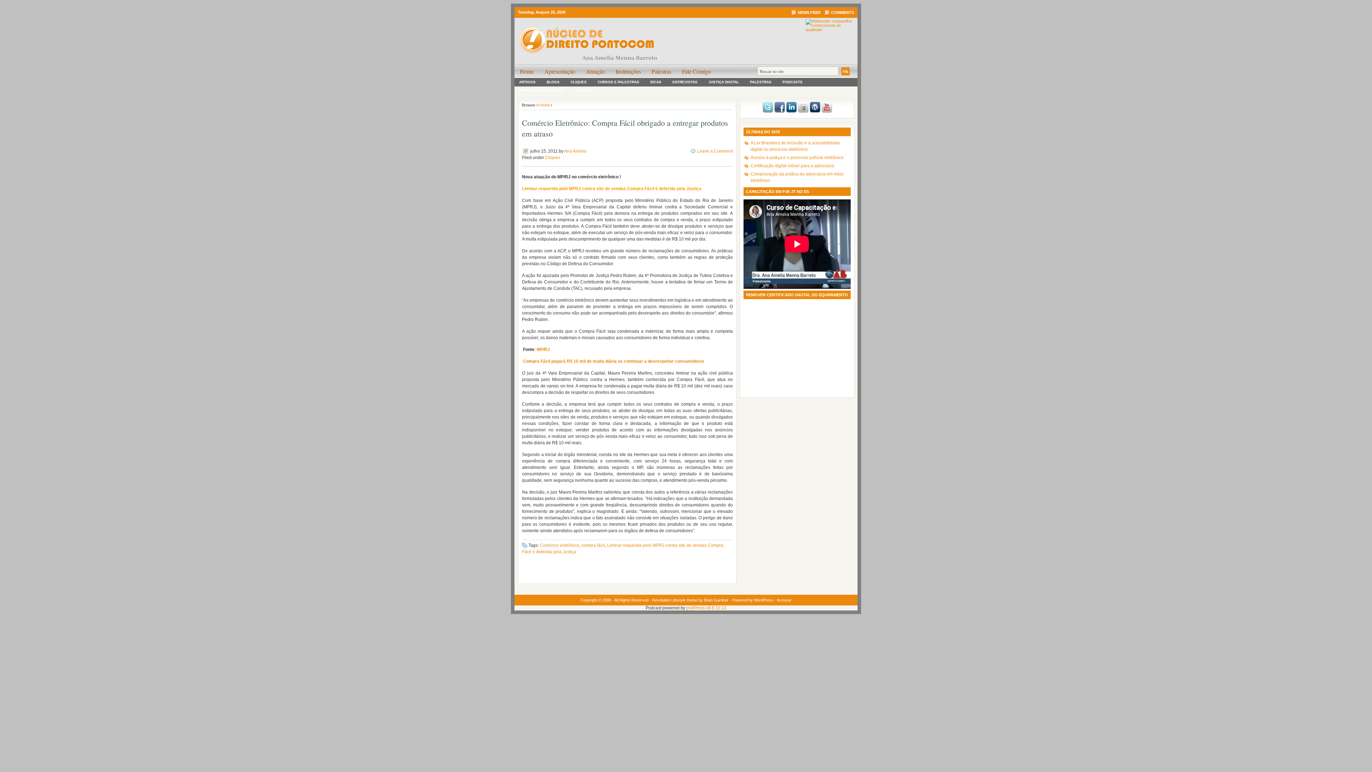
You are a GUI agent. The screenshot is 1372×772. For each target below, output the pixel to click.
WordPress (764, 600)
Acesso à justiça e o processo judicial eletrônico (797, 157)
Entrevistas (684, 82)
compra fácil (593, 545)
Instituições (628, 71)
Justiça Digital (724, 82)
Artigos (527, 82)
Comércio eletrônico (559, 545)
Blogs (553, 82)
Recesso (584, 90)
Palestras (661, 71)
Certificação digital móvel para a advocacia (792, 165)
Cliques (579, 82)
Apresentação (560, 71)
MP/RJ (543, 349)
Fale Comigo (696, 71)
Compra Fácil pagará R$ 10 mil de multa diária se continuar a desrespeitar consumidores (613, 361)
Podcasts (792, 82)
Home (527, 71)
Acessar (784, 600)
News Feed (809, 12)
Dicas (655, 82)
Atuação (595, 71)
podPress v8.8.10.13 (706, 607)
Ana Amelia (575, 151)
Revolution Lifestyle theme (674, 600)
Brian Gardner (716, 600)
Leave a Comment (715, 151)
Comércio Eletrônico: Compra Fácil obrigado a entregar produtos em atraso (625, 128)
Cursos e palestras (618, 82)
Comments (842, 12)
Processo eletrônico (542, 90)
